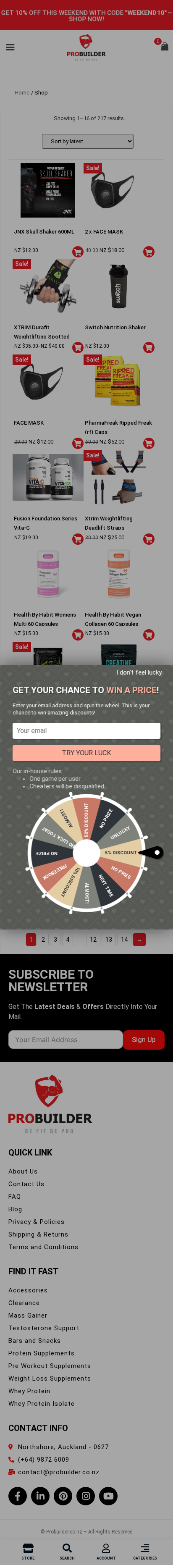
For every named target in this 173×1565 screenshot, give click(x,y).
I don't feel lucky (139, 672)
